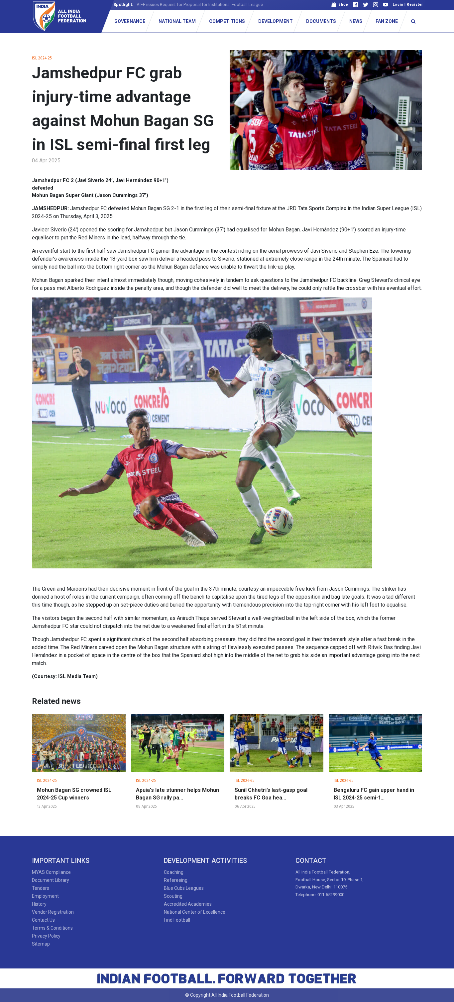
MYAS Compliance (51, 872)
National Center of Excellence (194, 912)
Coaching (173, 872)
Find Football (177, 920)
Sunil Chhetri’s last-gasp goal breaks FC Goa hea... (271, 794)
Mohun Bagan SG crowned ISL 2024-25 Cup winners (74, 794)
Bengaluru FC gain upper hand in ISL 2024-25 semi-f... (374, 794)
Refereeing (175, 880)
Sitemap (41, 944)
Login (398, 4)
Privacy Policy (46, 936)
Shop (342, 4)
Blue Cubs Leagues (184, 888)
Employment (45, 896)
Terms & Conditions (52, 928)
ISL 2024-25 (42, 58)
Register (415, 4)
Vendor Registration (53, 912)
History (39, 904)
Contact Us (43, 920)
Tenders (40, 888)
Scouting (173, 896)
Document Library (50, 880)
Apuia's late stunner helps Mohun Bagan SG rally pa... (177, 794)
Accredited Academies (188, 904)
